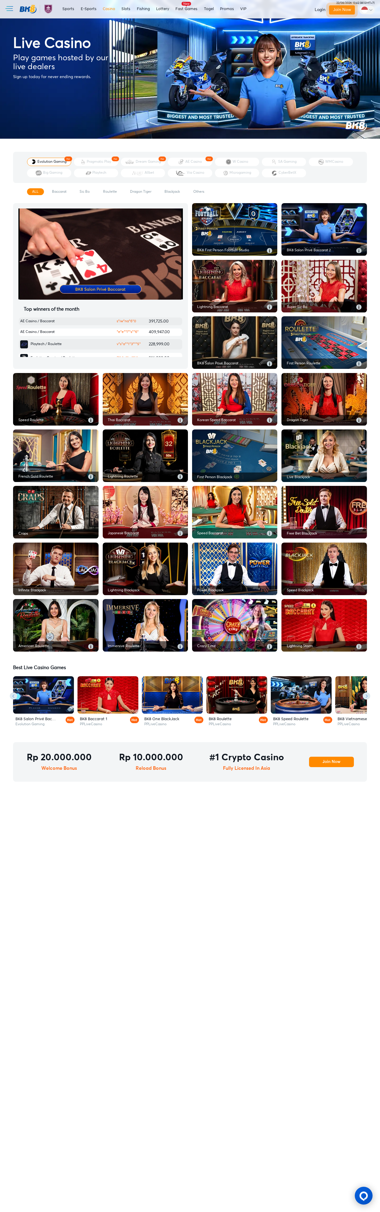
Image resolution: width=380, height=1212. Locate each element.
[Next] (366, 696)
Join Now (342, 10)
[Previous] (13, 696)
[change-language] (367, 10)
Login (320, 10)
